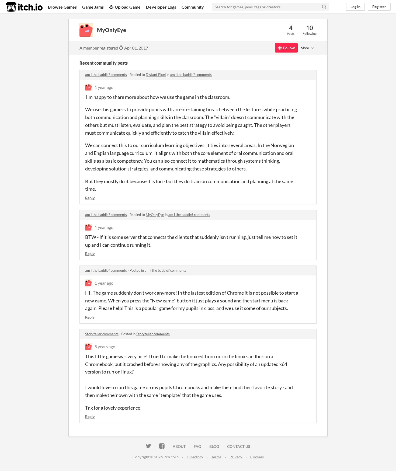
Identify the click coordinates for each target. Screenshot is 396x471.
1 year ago (104, 87)
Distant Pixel (156, 74)
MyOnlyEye (155, 214)
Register (379, 6)
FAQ (197, 446)
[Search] (324, 7)
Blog (214, 446)
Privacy (236, 457)
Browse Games (62, 6)
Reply (90, 198)
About (179, 446)
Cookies (257, 457)
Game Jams (93, 6)
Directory (195, 457)
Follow (289, 48)
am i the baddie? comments (106, 74)
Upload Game (128, 6)
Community (193, 6)
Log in (355, 6)
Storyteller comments (102, 334)
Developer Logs (161, 6)
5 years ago (105, 346)
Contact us (238, 446)
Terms (216, 457)
